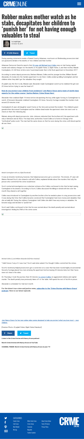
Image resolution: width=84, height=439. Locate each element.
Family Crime (16, 421)
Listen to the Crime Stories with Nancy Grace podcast (20, 338)
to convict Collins (44, 277)
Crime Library (30, 424)
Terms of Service (46, 424)
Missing (15, 430)
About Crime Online (46, 421)
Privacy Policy (45, 427)
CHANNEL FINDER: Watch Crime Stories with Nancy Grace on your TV (26, 347)
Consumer (29, 427)
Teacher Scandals (31, 433)
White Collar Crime (31, 421)
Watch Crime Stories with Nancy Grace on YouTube (20, 342)
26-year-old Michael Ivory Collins (44, 65)
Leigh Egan (17, 41)
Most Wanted (16, 427)
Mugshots (29, 430)
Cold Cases (16, 424)
